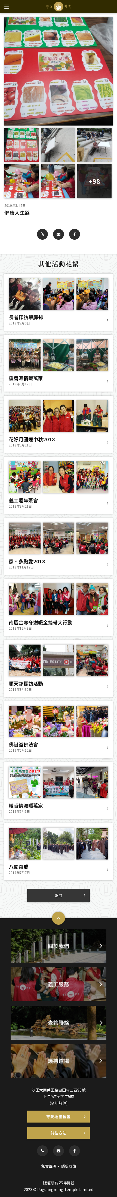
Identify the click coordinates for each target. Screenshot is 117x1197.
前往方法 (58, 1133)
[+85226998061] (42, 1150)
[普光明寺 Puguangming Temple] (58, 6)
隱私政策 (68, 1166)
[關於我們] (58, 946)
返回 (58, 895)
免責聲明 (48, 1166)
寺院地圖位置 (58, 1116)
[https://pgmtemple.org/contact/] (58, 1150)
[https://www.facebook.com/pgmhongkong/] (74, 1150)
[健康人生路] (42, 234)
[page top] (58, 918)
